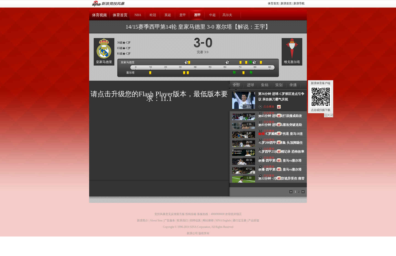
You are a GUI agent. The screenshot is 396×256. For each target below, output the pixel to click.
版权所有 (203, 233)
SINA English (223, 220)
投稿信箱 (190, 214)
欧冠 (153, 15)
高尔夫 (227, 15)
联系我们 (182, 220)
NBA (138, 15)
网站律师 (208, 220)
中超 (212, 15)
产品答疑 (253, 220)
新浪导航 (299, 3)
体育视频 (99, 15)
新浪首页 (286, 3)
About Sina (156, 220)
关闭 (328, 115)
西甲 (197, 15)
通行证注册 (239, 220)
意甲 (182, 15)
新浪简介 (142, 220)
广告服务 (169, 220)
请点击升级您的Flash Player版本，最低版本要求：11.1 (159, 96)
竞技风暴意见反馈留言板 (169, 214)
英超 (168, 15)
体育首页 (273, 3)
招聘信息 (195, 220)
